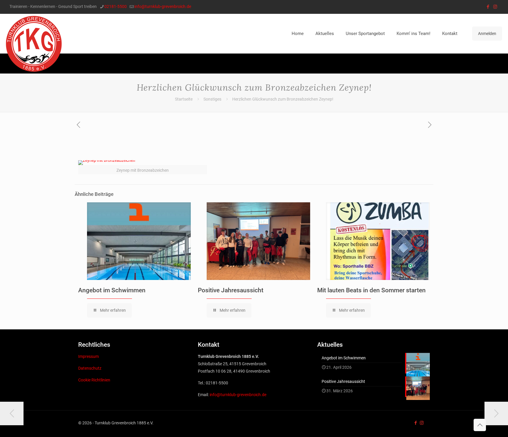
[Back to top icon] (480, 425)
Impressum (88, 356)
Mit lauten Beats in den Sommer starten (371, 290)
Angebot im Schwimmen (112, 290)
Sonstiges (212, 99)
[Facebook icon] (488, 6)
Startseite (184, 99)
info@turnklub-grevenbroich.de (162, 6)
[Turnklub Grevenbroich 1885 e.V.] (34, 44)
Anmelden (487, 33)
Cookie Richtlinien (94, 380)
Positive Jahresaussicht (230, 290)
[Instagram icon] (495, 6)
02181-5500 (115, 6)
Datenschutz (89, 368)
